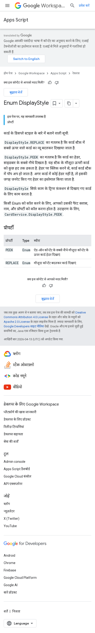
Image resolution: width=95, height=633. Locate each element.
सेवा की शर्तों (11, 441)
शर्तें (6, 611)
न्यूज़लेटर (9, 511)
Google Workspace (31, 73)
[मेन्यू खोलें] (7, 5)
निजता (16, 611)
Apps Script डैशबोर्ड (17, 469)
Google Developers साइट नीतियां (24, 326)
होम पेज (8, 73)
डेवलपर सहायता (13, 434)
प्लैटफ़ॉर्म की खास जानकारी (20, 412)
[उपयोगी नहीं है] (56, 82)
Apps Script (16, 20)
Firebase (10, 570)
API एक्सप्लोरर (13, 484)
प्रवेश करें (84, 5)
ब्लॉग (7, 504)
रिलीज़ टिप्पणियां (14, 427)
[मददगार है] (49, 82)
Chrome (9, 563)
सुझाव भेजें (15, 92)
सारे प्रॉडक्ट (10, 592)
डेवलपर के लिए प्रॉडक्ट (17, 419)
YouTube (10, 526)
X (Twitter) (11, 518)
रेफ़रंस (76, 73)
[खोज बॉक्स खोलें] (72, 5)
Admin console (14, 461)
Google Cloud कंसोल (17, 476)
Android (9, 555)
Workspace (53, 6)
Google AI (11, 585)
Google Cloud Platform (20, 577)
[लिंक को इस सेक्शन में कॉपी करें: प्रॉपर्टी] (18, 228)
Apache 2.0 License (17, 321)
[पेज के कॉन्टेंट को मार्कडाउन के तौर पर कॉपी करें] (69, 103)
